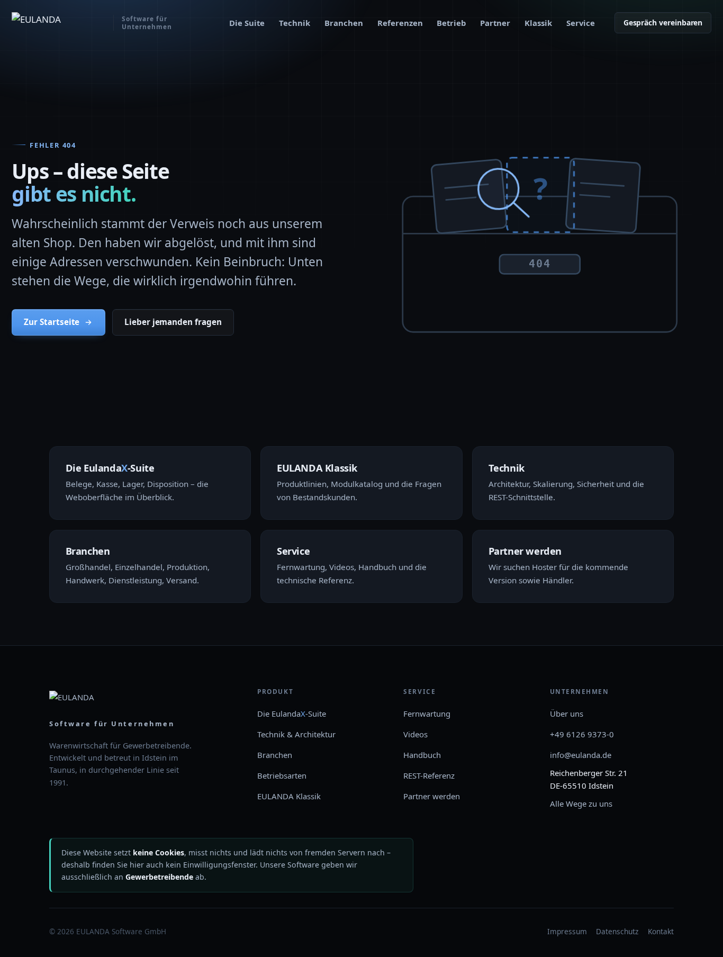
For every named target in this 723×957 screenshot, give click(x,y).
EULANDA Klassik (289, 796)
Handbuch (422, 755)
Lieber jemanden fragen (172, 322)
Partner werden (431, 796)
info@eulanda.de (580, 755)
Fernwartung (426, 713)
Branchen (343, 22)
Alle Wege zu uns (581, 803)
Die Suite (247, 22)
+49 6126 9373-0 (582, 734)
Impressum (567, 931)
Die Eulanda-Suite (291, 713)
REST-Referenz (429, 775)
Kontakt (661, 931)
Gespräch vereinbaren (663, 22)
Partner (495, 22)
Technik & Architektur (296, 734)
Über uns (566, 713)
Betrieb (451, 22)
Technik (294, 22)
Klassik (538, 22)
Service (580, 22)
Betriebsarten (281, 775)
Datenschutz (617, 931)
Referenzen (400, 22)
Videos (415, 734)
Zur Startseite (51, 322)
